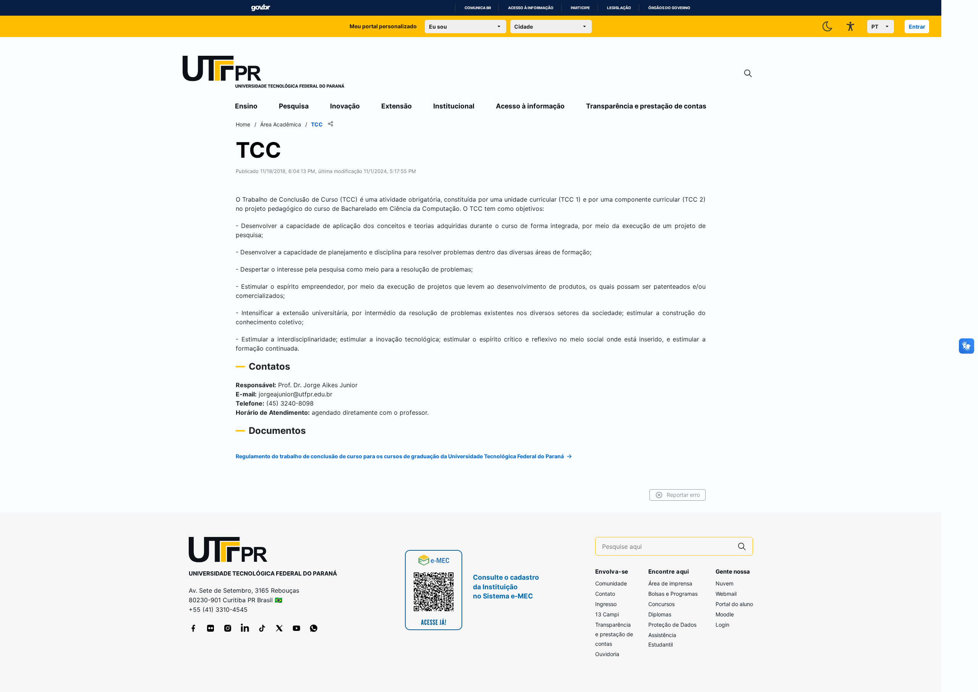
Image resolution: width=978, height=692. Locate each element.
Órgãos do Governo (669, 8)
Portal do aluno (734, 604)
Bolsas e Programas (673, 593)
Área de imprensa (670, 583)
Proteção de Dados (672, 624)
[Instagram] (227, 628)
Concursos (661, 604)
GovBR (260, 7)
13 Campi (607, 614)
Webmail (726, 593)
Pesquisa (294, 106)
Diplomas (659, 614)
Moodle (725, 614)
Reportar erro (683, 495)
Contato (605, 593)
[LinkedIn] (244, 628)
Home (243, 124)
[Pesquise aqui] (742, 546)
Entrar (917, 26)
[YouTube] (296, 628)
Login (722, 624)
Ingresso (606, 604)
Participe (580, 8)
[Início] (264, 73)
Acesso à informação (531, 8)
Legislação (619, 8)
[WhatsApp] (313, 628)
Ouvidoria (607, 654)
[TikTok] (262, 628)
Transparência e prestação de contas (646, 106)
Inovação (345, 106)
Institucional (453, 106)
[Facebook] (193, 628)
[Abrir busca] (748, 73)
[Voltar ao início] (231, 551)
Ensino (246, 106)
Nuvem (725, 583)
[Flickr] (210, 628)
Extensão (396, 106)
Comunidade (611, 583)
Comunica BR (478, 8)
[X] (279, 628)
